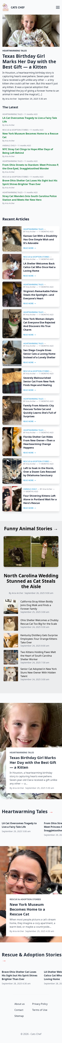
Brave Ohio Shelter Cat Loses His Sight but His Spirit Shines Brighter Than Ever (19, 975)
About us (19, 1004)
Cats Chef (18, 7)
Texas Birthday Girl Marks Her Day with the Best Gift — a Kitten (29, 61)
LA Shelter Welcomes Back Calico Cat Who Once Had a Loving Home (39, 267)
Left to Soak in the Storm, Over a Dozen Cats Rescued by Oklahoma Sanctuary (39, 471)
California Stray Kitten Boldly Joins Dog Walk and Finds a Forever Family (36, 605)
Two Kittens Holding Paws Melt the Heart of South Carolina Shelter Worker (38, 655)
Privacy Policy (40, 1004)
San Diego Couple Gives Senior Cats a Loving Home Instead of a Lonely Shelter (39, 354)
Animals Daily (30, 489)
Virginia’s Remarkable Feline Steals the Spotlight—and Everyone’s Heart (40, 295)
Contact (18, 1010)
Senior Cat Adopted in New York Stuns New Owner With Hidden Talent (38, 672)
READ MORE (28, 248)
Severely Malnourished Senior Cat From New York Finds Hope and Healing (39, 381)
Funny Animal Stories (31, 528)
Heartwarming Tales (33, 229)
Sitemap (19, 1016)
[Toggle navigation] (58, 7)
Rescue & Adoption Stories (36, 257)
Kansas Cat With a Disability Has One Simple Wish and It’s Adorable (40, 239)
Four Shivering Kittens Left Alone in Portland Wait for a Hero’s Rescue (40, 499)
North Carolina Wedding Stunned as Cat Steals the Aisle (31, 580)
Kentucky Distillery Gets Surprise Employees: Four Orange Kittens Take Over (39, 639)
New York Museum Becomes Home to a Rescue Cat (27, 909)
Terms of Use (39, 1010)
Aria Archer (31, 231)
